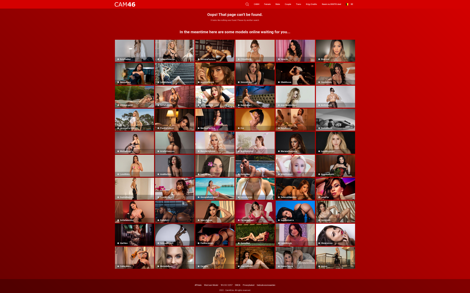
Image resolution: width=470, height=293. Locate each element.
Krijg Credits (311, 4)
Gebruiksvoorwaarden (266, 285)
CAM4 (256, 4)
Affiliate (198, 285)
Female (267, 4)
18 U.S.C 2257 (226, 285)
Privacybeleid (248, 285)
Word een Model (211, 285)
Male (278, 4)
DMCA (237, 285)
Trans (298, 4)
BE (351, 4)
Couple (288, 4)
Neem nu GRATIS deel (331, 4)
